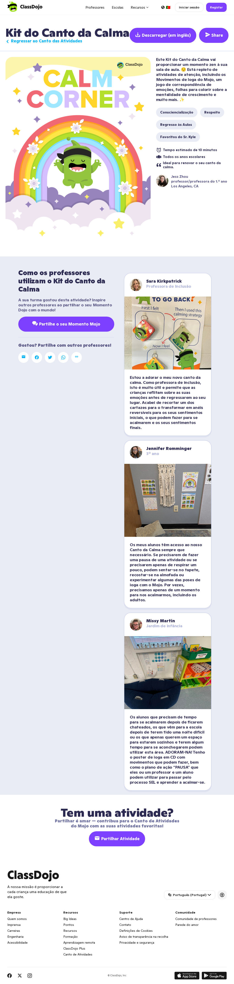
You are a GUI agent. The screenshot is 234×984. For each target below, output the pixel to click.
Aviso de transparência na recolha (143, 937)
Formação (70, 937)
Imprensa (14, 925)
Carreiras (13, 931)
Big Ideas (70, 919)
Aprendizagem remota (79, 942)
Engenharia (15, 937)
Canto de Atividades (77, 954)
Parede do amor (187, 925)
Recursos (70, 931)
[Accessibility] (222, 894)
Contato (125, 925)
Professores (94, 7)
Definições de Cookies (136, 931)
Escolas (117, 7)
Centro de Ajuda (131, 919)
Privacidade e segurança (136, 942)
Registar (216, 7)
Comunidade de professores (196, 919)
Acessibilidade (17, 942)
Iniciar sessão (189, 7)
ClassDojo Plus (74, 948)
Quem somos (17, 919)
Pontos (68, 925)
